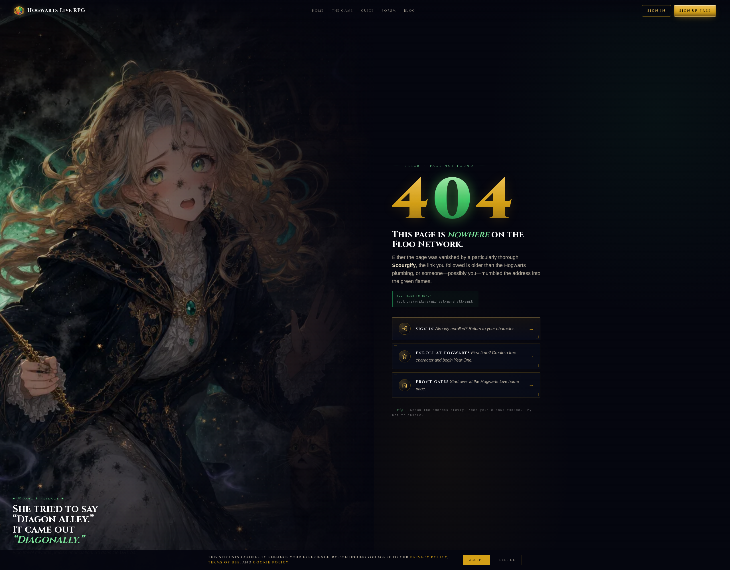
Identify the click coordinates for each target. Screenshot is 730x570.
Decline (507, 560)
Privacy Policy (428, 557)
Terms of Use (224, 562)
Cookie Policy (271, 562)
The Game (342, 11)
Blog (409, 11)
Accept (476, 560)
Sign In (656, 11)
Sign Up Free (695, 11)
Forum (389, 11)
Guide (367, 11)
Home (318, 11)
